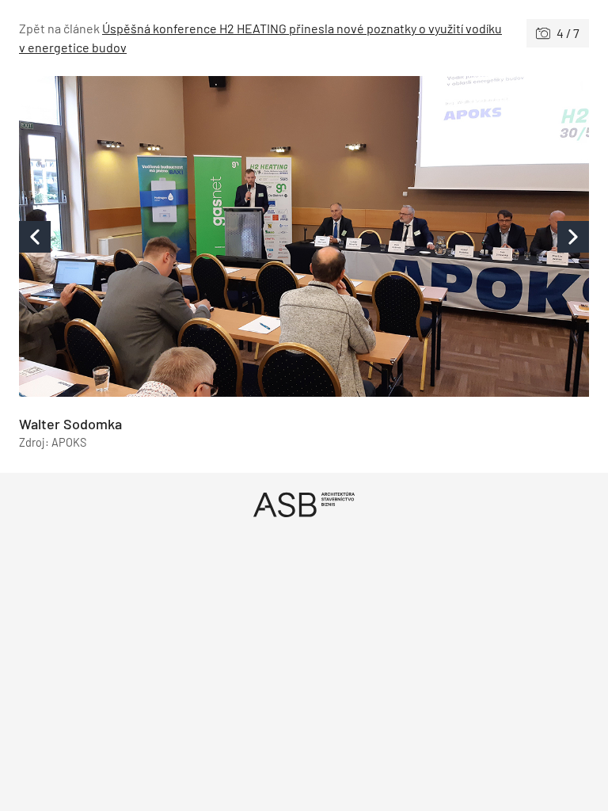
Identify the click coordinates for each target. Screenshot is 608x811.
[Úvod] (304, 504)
